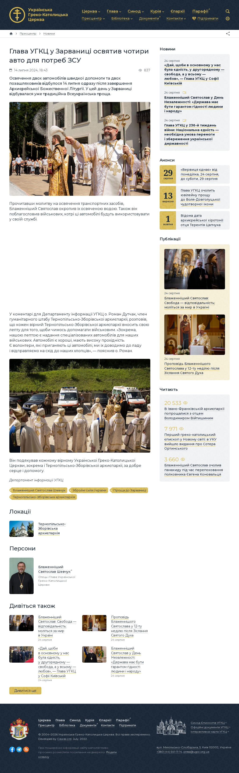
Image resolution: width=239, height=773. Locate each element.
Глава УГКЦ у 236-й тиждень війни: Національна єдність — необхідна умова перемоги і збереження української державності (191, 134)
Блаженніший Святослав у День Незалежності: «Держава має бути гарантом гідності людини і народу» (127, 659)
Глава (60, 720)
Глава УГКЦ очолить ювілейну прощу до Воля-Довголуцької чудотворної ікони (200, 197)
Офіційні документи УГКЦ (209, 727)
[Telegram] (19, 749)
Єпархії (105, 720)
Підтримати (127, 725)
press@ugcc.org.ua (196, 751)
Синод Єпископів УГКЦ (208, 722)
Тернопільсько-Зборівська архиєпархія (44, 497)
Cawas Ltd (64, 739)
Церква (44, 720)
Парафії (122, 720)
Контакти (108, 725)
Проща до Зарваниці (129, 490)
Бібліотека (67, 725)
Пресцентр (46, 725)
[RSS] (26, 749)
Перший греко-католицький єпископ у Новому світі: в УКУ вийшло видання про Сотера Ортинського (190, 442)
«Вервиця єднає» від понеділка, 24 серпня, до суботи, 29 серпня (200, 174)
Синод (75, 720)
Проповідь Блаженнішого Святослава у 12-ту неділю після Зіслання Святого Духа (129, 626)
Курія (89, 720)
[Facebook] (12, 749)
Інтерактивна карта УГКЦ (209, 731)
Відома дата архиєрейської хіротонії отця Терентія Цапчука (202, 220)
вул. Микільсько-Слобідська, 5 (179, 747)
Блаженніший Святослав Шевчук (39, 490)
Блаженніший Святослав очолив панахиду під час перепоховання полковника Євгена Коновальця (193, 469)
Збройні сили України (89, 490)
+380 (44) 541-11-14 (169, 751)
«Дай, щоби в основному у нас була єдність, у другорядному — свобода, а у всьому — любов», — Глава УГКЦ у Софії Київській (57, 662)
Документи (88, 725)
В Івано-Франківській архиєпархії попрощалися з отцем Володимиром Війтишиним (194, 413)
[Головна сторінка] (11, 33)
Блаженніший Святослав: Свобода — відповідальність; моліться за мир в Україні (57, 626)
